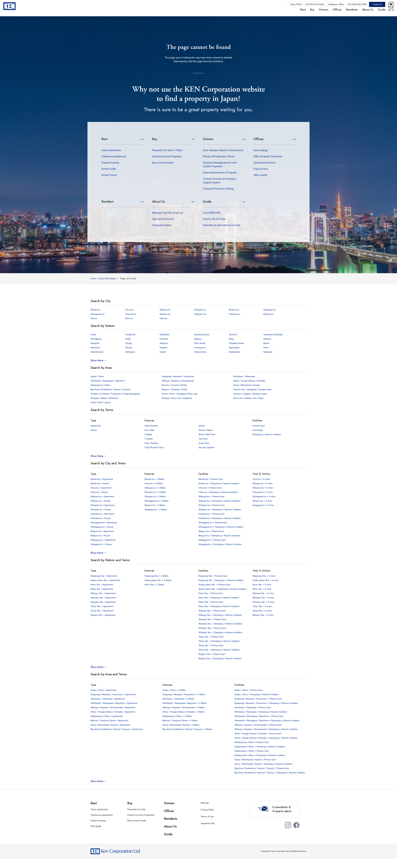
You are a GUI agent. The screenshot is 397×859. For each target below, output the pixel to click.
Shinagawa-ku (98, 314)
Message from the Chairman (167, 212)
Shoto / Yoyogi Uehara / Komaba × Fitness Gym (257, 733)
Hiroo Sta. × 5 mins (261, 584)
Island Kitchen (151, 425)
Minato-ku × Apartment (102, 479)
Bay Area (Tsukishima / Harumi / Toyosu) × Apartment (117, 729)
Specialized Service (265, 162)
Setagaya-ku (269, 309)
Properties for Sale (136, 809)
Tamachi (233, 334)
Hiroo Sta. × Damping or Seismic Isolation (218, 597)
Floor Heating (151, 443)
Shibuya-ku (165, 309)
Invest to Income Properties (167, 156)
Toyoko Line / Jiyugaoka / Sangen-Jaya (252, 389)
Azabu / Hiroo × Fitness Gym (248, 690)
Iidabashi (267, 352)
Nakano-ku (165, 314)
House (94, 430)
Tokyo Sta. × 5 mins (262, 606)
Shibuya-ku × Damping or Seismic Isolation (219, 501)
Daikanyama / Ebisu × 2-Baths (177, 716)
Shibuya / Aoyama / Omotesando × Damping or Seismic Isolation (266, 729)
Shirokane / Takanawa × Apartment (108, 699)
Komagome (199, 347)
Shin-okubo (199, 343)
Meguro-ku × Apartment (102, 531)
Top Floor (203, 438)
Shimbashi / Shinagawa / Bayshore (108, 380)
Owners (208, 139)
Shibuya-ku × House (100, 501)
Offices (259, 139)
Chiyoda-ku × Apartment (102, 514)
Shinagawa (96, 339)
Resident (107, 201)
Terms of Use (207, 816)
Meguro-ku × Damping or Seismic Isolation (219, 535)
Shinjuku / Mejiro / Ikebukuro (104, 398)
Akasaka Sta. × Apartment (103, 597)
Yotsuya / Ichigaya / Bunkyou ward (250, 393)
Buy (154, 139)
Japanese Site (208, 823)
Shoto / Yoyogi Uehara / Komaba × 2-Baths (184, 712)
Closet (201, 425)
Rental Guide (108, 169)
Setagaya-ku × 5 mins (263, 505)
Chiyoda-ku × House (101, 518)
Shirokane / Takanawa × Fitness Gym (252, 707)
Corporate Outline (162, 225)
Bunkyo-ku (268, 314)
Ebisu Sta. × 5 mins (261, 589)
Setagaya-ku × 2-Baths (156, 509)
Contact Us (377, 4)
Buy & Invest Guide (162, 162)
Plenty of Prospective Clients (218, 156)
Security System (206, 447)
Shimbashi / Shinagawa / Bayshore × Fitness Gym (258, 716)
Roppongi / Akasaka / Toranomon (178, 376)
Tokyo (93, 334)
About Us (158, 201)
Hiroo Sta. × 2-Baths (154, 584)
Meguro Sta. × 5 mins (263, 615)
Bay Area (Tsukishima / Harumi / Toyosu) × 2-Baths (187, 729)
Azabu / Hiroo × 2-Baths (174, 690)
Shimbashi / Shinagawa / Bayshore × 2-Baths (185, 703)
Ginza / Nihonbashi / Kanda (246, 385)
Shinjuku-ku (200, 309)
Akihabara (130, 352)
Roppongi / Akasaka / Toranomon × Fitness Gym (258, 699)
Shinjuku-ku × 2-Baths (155, 492)
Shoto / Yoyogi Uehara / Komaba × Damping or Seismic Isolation (266, 738)
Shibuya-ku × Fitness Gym (211, 496)
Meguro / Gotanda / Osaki (174, 389)
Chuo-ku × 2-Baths (154, 483)
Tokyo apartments (99, 809)
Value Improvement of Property (220, 172)
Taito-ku (163, 318)
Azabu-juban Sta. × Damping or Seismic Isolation (222, 589)
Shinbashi (164, 334)
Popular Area (261, 169)
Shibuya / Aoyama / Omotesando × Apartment (113, 707)
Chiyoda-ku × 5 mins (262, 492)
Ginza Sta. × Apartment (102, 610)
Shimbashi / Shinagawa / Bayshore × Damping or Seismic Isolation (267, 720)
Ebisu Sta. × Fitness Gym (210, 602)
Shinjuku (164, 343)
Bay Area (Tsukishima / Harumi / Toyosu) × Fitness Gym (261, 768)
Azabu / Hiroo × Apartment (103, 690)
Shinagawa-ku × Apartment (104, 522)
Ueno (266, 347)
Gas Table (149, 430)
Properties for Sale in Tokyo (167, 150)
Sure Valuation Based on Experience (223, 150)
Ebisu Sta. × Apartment (102, 589)
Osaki (128, 339)
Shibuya (267, 339)
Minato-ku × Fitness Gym (210, 479)
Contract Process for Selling (218, 188)
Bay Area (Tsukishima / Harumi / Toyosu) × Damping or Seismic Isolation (269, 772)
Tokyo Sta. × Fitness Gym (211, 636)
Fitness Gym (258, 425)
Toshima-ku (234, 314)
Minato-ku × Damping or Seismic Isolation (218, 483)
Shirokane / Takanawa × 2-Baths (178, 699)
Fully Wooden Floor (154, 447)
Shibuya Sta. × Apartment (103, 593)
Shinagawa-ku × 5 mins (263, 496)
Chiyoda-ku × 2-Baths (155, 496)
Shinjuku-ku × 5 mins (262, 488)
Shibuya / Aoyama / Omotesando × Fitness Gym (258, 725)
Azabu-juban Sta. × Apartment (105, 580)
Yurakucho (130, 334)
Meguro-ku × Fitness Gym (211, 531)
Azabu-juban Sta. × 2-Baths (158, 580)
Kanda (163, 352)
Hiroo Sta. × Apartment (102, 584)
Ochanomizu (200, 352)
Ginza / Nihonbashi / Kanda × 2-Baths (181, 725)
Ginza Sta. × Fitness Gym (211, 645)
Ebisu (231, 339)
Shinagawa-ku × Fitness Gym (212, 522)
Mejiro (266, 343)
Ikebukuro (95, 347)
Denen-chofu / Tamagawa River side (179, 393)
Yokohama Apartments (113, 156)
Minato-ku (95, 309)
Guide (207, 201)
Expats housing (98, 820)
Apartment (96, 425)
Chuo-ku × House (99, 492)
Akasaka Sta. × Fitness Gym (212, 619)
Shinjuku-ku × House (101, 509)
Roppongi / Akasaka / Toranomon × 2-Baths (184, 694)
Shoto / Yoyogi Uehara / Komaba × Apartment (113, 712)
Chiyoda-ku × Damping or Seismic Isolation (219, 518)
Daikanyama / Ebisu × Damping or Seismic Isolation (259, 746)
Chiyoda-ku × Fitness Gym (211, 514)
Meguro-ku (234, 309)
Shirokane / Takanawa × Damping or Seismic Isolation (260, 712)
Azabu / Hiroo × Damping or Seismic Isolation (256, 694)
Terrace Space (205, 430)
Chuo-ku (129, 309)
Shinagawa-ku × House (102, 527)
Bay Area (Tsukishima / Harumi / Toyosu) (110, 389)
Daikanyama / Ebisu (100, 385)
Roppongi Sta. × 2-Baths (157, 576)
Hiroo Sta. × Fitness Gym (210, 593)
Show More (97, 360)
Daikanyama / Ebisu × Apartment (107, 716)
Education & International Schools (221, 225)
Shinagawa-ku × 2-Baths (157, 501)
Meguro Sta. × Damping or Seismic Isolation (220, 658)
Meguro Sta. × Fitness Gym (211, 654)
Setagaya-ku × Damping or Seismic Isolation (220, 544)
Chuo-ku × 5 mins (261, 479)
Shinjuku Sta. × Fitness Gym (212, 628)
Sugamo (164, 347)
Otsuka (128, 347)
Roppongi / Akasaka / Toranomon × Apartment (113, 694)
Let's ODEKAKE (212, 212)
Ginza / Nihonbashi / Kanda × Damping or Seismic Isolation (263, 764)
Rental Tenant (109, 175)
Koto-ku (129, 318)
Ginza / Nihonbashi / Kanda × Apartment (110, 725)
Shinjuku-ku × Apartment (103, 505)
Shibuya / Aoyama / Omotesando (178, 380)
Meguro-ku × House (100, 535)
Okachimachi (97, 352)
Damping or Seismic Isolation (266, 434)
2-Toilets (149, 438)
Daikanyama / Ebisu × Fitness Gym (251, 742)
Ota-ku (94, 318)
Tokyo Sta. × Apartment (102, 606)
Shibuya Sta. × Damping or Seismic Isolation (220, 615)
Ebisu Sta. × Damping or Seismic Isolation (218, 606)
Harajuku (95, 343)
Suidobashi (234, 352)
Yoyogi (128, 343)
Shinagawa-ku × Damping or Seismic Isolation (220, 527)
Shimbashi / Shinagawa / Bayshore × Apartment (114, 703)
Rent (104, 139)
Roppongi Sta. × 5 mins (263, 576)
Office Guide (260, 175)
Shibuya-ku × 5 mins (262, 483)
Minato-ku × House (100, 483)
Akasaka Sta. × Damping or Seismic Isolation (220, 623)
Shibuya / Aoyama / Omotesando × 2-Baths (184, 707)
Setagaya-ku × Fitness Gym (212, 540)
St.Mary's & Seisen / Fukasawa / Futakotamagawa (115, 393)
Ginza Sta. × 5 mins (262, 610)
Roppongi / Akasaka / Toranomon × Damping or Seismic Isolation (266, 703)
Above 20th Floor (206, 434)
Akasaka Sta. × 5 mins (263, 597)
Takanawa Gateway (273, 334)
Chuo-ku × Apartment (101, 488)
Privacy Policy (207, 809)
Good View (203, 443)
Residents (170, 818)
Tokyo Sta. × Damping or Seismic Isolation (219, 641)
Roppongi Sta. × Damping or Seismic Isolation (220, 580)
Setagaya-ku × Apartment (103, 540)
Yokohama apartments (102, 815)
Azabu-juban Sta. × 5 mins (265, 580)
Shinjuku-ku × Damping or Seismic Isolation (219, 509)
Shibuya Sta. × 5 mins (263, 593)
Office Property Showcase (268, 156)
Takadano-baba (236, 343)
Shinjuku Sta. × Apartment (103, 602)
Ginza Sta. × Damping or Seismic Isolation (219, 649)
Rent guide (96, 826)
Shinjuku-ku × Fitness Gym (211, 505)
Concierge (257, 430)
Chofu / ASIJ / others (101, 402)
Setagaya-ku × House (101, 544)
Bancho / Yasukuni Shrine (174, 385)
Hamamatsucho (202, 334)
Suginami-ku (200, 314)
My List (391, 10)
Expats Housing (110, 162)
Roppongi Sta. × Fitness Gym (212, 576)
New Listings (261, 150)
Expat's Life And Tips (214, 219)
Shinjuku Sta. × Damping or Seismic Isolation (220, 632)
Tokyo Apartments (111, 150)
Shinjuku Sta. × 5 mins (263, 602)
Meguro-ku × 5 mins (262, 501)
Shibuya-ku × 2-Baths (155, 488)
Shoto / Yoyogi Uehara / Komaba (249, 380)
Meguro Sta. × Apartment (103, 615)
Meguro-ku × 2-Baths (155, 505)
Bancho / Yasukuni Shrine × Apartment (109, 720)
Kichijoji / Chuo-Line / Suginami (177, 398)
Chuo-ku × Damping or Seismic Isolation (218, 492)
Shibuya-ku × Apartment (102, 496)
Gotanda (164, 339)
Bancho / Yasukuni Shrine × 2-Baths (180, 720)
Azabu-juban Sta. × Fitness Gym (214, 584)
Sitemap (205, 803)
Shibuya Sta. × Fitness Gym (212, 610)
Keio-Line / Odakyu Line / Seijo (248, 398)
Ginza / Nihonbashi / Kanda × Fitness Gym (255, 759)
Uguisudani (234, 347)
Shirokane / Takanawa (244, 376)
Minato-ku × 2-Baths (154, 479)
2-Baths (148, 434)
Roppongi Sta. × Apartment (104, 576)
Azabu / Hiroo (97, 376)
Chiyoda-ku (130, 314)
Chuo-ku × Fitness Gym (210, 488)
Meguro (198, 339)
